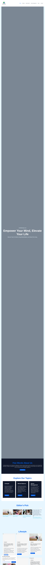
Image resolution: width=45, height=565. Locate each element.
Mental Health (28, 3)
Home (20, 3)
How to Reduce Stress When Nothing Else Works (37, 518)
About (38, 3)
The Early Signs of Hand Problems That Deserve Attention (22, 544)
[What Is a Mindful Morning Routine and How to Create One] (22, 561)
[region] (9, 559)
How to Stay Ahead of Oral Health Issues (17, 516)
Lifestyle (23, 3)
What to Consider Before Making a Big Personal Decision (27, 516)
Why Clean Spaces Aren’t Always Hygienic (7, 516)
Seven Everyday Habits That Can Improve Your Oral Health (8, 544)
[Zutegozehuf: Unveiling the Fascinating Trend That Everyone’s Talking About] (31, 558)
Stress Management (34, 3)
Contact (42, 3)
